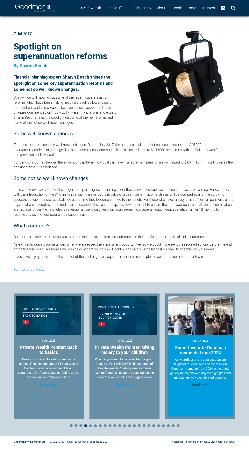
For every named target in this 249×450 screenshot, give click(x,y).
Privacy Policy (192, 441)
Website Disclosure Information (218, 441)
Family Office (116, 8)
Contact (209, 8)
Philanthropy (141, 8)
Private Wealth (90, 8)
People (177, 8)
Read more (48, 376)
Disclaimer (177, 441)
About (161, 8)
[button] (233, 8)
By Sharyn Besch (30, 65)
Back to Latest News (29, 269)
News (193, 8)
